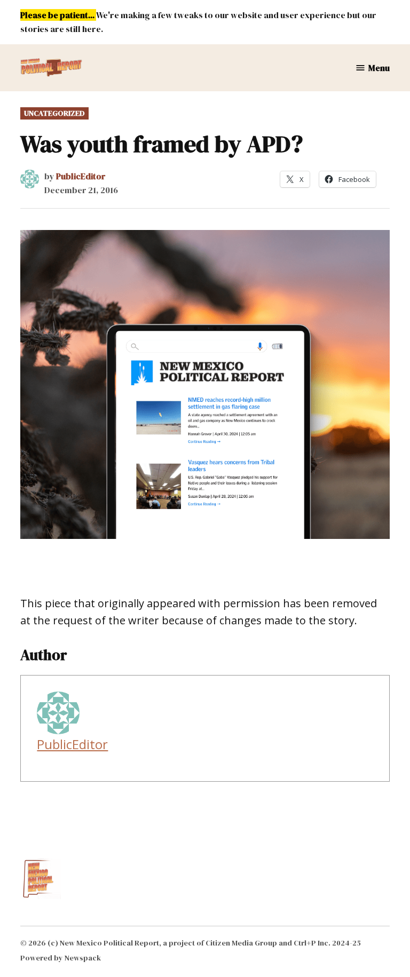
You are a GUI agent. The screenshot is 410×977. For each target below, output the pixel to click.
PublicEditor (81, 176)
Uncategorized (54, 113)
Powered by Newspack (60, 957)
